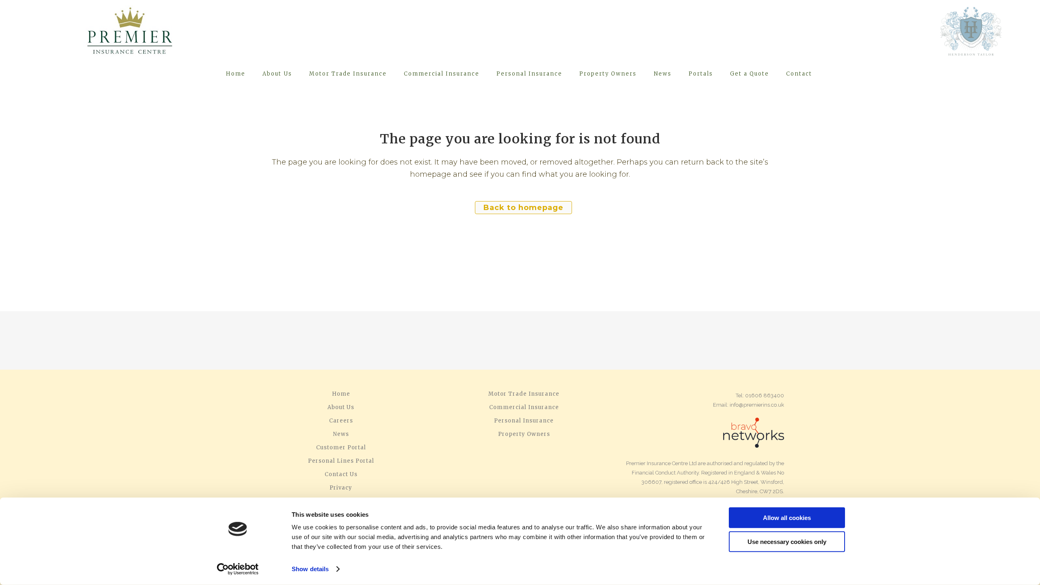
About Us (340, 407)
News (341, 434)
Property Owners (524, 434)
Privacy (340, 488)
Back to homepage (523, 207)
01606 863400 (764, 395)
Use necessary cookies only (787, 541)
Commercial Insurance (524, 407)
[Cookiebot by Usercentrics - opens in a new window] (237, 569)
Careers (341, 421)
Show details (310, 569)
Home (341, 394)
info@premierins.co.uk (757, 405)
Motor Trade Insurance (523, 394)
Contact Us (341, 474)
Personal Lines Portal (341, 461)
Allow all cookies (787, 517)
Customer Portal (341, 447)
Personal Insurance (524, 421)
